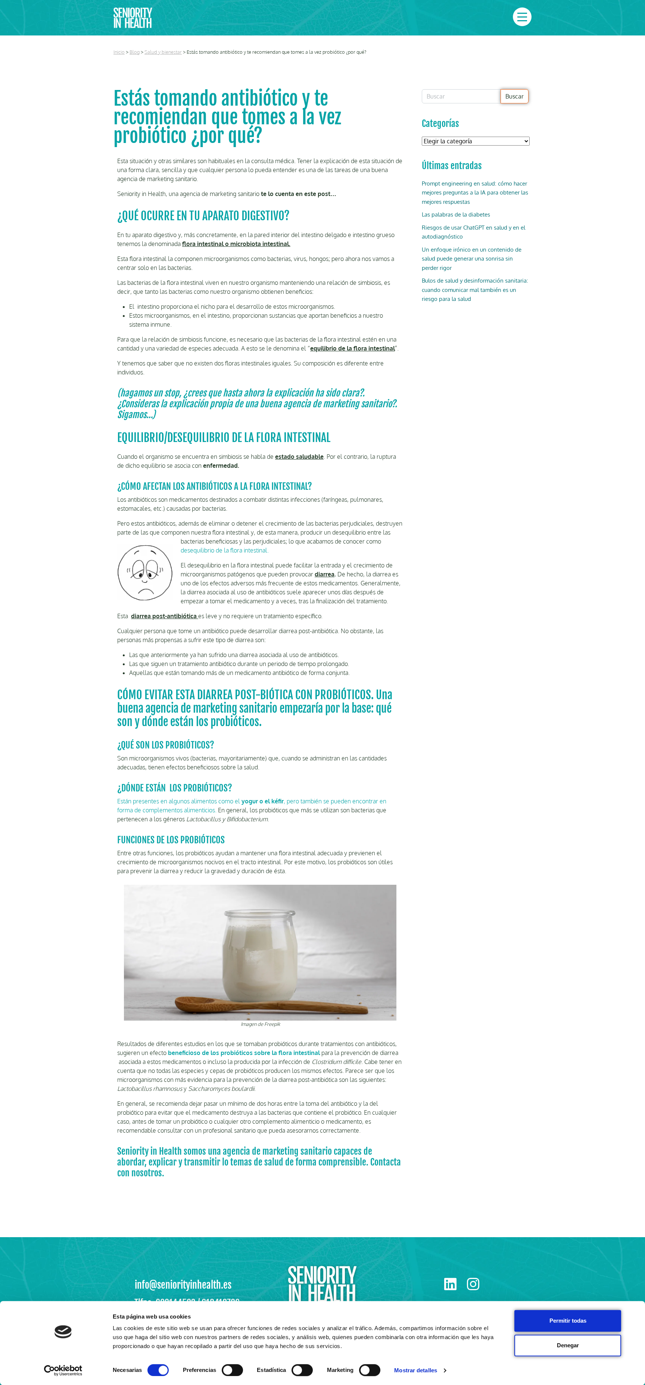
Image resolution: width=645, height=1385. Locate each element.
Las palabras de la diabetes (456, 214)
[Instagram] (473, 1284)
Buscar (514, 96)
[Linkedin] (450, 1284)
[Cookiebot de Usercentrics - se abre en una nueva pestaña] (63, 1370)
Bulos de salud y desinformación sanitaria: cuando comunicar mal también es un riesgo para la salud (475, 289)
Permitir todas (567, 1320)
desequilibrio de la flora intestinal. (225, 550)
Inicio (119, 52)
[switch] (232, 1370)
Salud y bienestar (163, 52)
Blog (135, 52)
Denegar (568, 1345)
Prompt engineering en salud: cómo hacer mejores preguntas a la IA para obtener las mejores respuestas (475, 192)
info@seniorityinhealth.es (183, 1285)
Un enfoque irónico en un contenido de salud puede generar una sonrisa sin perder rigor (471, 258)
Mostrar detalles (415, 1370)
